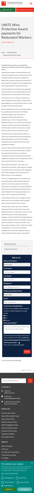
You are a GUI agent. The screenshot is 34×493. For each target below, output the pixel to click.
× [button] (32, 463)
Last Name (8, 276)
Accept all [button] (9, 489)
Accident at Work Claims (9, 431)
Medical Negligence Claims (9, 425)
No (6, 318)
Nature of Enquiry (11, 261)
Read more (24, 470)
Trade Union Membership (13, 306)
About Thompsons (7, 446)
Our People (4, 458)
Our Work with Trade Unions (10, 452)
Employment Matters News (12, 55)
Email (6, 298)
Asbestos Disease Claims (9, 422)
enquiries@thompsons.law (12, 398)
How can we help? (10, 323)
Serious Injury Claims (8, 419)
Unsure (7, 320)
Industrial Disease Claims (9, 428)
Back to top (26, 370)
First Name (8, 268)
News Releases (12, 52)
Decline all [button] (24, 489)
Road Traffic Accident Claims (10, 416)
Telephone (8, 283)
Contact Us (4, 449)
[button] (17, 486)
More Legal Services (7, 437)
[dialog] (17, 477)
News (3, 52)
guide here (26, 337)
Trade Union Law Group (8, 455)
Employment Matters (11, 249)
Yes (6, 315)
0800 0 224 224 (9, 393)
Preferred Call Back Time (13, 291)
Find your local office (10, 404)
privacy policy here (18, 345)
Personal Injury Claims (8, 413)
